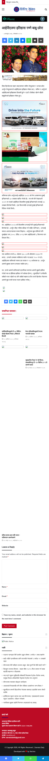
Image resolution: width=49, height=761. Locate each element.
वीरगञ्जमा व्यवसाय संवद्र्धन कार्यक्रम (14, 682)
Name (4, 587)
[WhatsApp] (28, 40)
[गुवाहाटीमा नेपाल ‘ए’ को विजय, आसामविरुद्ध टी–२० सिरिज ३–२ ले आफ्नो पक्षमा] (36, 352)
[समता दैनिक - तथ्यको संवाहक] (24, 9)
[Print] (40, 40)
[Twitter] (10, 40)
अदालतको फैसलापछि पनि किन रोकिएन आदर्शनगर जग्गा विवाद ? (23, 686)
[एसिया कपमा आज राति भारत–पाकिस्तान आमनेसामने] (12, 439)
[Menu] (3, 10)
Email (5, 596)
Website (5, 606)
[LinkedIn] (16, 40)
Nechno (32, 751)
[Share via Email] (34, 40)
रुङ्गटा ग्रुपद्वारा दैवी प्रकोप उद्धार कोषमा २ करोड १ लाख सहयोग (23, 655)
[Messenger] (22, 40)
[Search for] (46, 10)
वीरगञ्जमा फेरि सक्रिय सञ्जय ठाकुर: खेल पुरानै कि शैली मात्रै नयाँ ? (24, 665)
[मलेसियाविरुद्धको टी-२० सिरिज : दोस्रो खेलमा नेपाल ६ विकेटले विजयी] (12, 323)
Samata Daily (39, 747)
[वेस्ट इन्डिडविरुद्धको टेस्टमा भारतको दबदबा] (36, 323)
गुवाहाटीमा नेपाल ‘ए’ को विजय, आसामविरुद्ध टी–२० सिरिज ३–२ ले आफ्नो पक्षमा (36, 362)
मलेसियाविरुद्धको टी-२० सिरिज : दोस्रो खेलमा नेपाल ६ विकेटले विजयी (11, 333)
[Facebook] (4, 40)
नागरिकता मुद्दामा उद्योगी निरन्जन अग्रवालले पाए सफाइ (19, 703)
